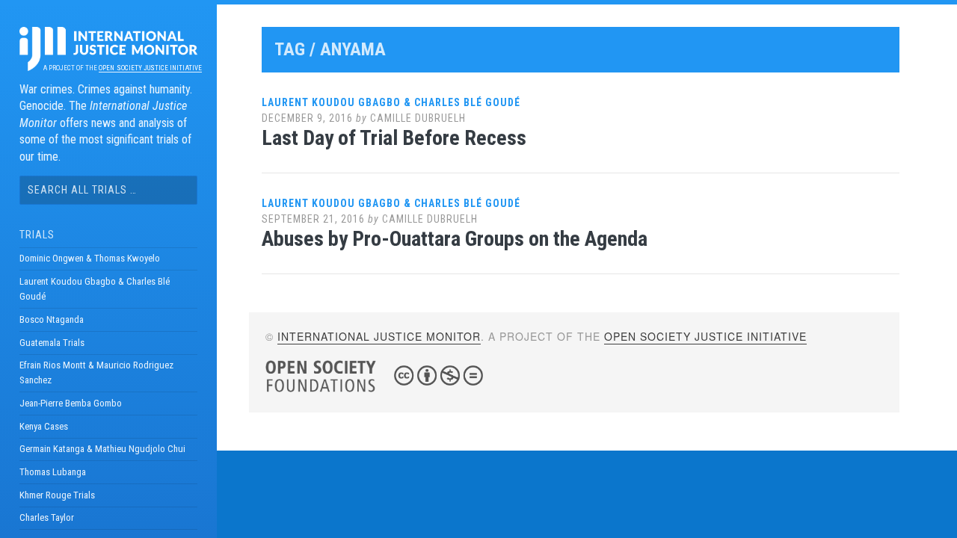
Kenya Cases (43, 426)
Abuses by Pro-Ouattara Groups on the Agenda (454, 238)
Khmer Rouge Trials (57, 495)
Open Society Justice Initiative (150, 68)
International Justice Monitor (379, 336)
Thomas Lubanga (52, 471)
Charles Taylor (46, 517)
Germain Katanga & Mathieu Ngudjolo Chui (102, 448)
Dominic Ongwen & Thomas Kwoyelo (89, 258)
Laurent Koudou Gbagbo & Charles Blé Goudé (94, 289)
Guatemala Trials (51, 342)
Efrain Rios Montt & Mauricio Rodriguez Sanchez (96, 372)
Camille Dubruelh (418, 118)
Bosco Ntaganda (51, 319)
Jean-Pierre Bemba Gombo (70, 403)
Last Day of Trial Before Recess (394, 138)
